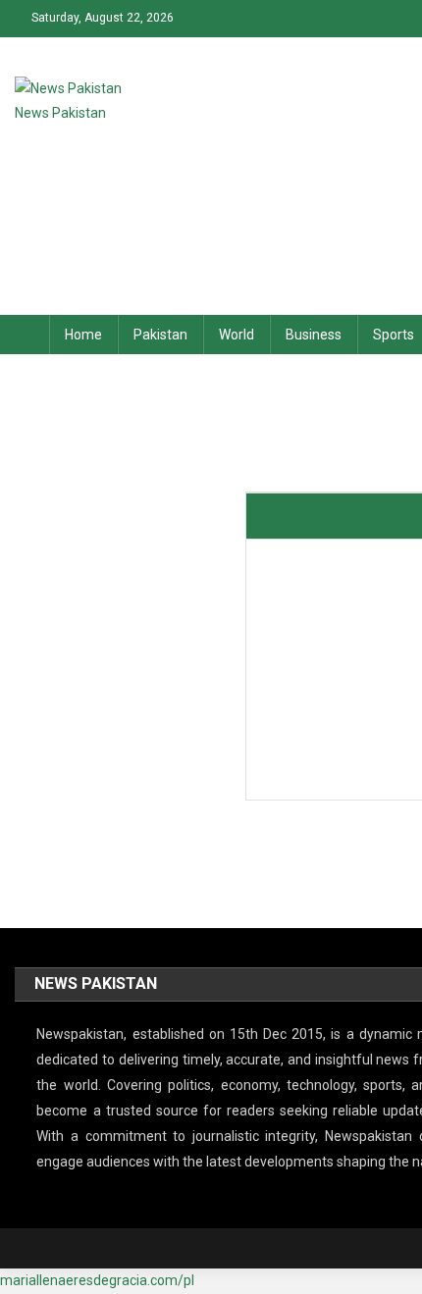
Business (314, 334)
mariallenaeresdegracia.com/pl (97, 1280)
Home (83, 334)
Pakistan (160, 334)
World (236, 334)
